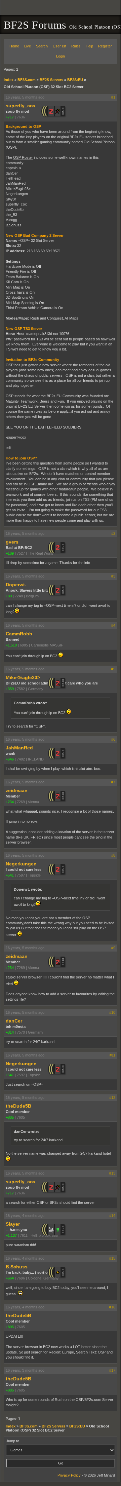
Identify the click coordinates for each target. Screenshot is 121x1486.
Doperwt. (16, 584)
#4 (113, 625)
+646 (10, 759)
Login (60, 56)
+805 (10, 1117)
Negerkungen (21, 863)
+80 (9, 596)
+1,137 (11, 1235)
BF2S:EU (75, 80)
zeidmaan (17, 790)
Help (89, 46)
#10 (112, 1012)
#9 (113, 948)
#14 (112, 1216)
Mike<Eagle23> (23, 677)
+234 (10, 802)
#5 (113, 669)
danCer (14, 1021)
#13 (112, 1173)
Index (8, 80)
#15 (112, 1258)
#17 (112, 1370)
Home (14, 46)
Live (27, 46)
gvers (12, 542)
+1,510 (11, 645)
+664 (10, 1278)
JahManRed (19, 747)
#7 (113, 782)
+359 (10, 689)
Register (105, 46)
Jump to (12, 1441)
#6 (113, 739)
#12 (112, 1097)
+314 (10, 1032)
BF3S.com (26, 80)
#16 (112, 1307)
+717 (10, 117)
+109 (10, 553)
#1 (113, 97)
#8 (113, 855)
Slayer (13, 1224)
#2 (113, 533)
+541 (10, 875)
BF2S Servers (51, 80)
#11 (112, 1055)
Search (42, 46)
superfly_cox (21, 105)
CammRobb (19, 633)
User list (59, 46)
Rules (76, 46)
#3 (113, 576)
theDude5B (18, 1106)
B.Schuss (17, 1266)
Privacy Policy (69, 1475)
